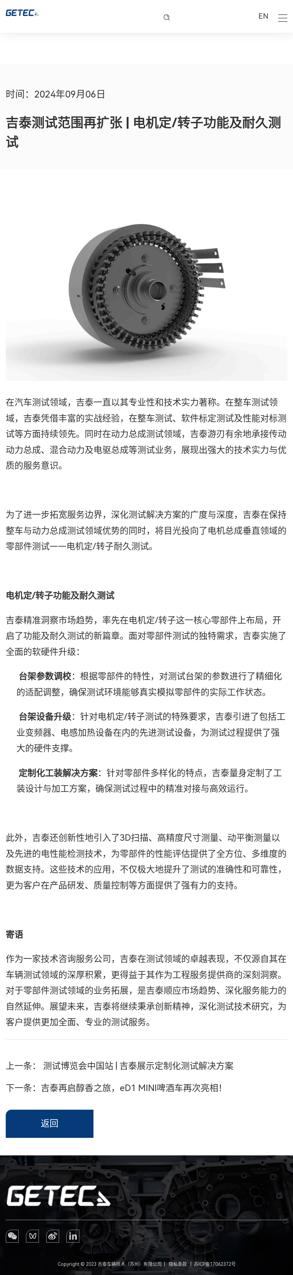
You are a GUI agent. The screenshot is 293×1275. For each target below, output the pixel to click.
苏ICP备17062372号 (215, 1264)
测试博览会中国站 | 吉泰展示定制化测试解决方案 (138, 1066)
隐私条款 (178, 1264)
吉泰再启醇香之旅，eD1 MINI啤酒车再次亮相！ (134, 1088)
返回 (49, 1123)
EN (263, 16)
